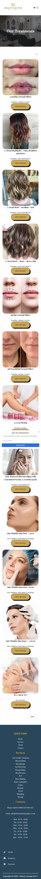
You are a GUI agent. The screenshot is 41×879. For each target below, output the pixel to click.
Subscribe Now (20, 445)
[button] (20, 433)
